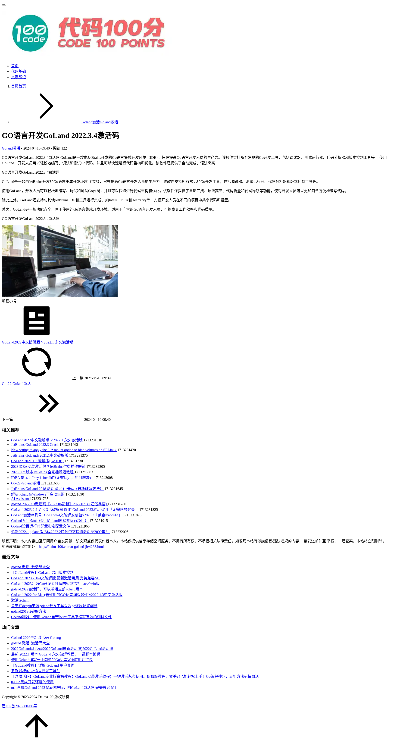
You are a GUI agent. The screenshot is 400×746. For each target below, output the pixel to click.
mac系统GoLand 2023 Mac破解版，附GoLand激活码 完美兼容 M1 (63, 688)
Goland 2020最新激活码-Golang (36, 638)
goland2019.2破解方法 (28, 611)
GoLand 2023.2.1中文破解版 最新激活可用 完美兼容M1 (55, 578)
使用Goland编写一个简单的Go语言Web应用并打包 (52, 660)
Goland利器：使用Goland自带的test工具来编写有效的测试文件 (61, 617)
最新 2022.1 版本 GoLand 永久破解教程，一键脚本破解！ (57, 654)
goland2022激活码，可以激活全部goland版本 (47, 589)
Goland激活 (99, 122)
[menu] (4, 5)
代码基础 (18, 71)
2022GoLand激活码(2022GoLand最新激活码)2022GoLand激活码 (62, 649)
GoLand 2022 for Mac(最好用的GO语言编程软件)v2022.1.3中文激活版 (66, 595)
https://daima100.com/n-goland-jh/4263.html (71, 547)
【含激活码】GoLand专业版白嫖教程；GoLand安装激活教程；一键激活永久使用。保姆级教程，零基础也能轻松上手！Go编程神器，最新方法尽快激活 (135, 676)
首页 (15, 66)
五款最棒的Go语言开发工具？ (35, 671)
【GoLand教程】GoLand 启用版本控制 (42, 572)
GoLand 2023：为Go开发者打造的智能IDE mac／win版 (55, 584)
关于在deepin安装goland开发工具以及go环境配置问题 (54, 606)
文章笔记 (18, 77)
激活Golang (20, 600)
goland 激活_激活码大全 (30, 567)
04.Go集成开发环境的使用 (32, 682)
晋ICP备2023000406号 (19, 706)
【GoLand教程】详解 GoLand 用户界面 (43, 665)
